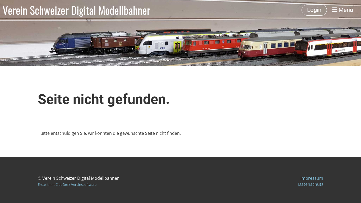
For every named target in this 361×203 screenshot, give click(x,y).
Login (314, 10)
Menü (345, 10)
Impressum (311, 178)
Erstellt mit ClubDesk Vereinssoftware (67, 184)
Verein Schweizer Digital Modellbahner (76, 10)
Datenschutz (310, 184)
